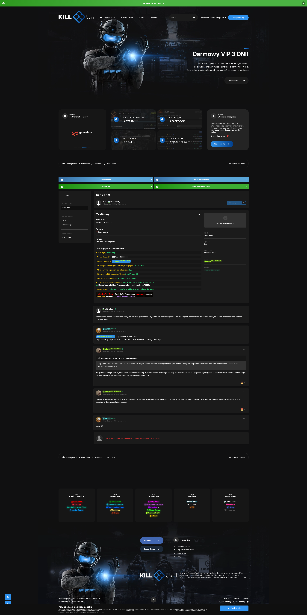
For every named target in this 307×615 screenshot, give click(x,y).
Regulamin (95, 609)
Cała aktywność (238, 164)
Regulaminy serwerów (185, 550)
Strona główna (108, 17)
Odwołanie (98, 164)
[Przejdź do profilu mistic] (98, 350)
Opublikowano (114, 311)
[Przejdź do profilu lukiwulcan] (98, 203)
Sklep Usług (127, 17)
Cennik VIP (105, 187)
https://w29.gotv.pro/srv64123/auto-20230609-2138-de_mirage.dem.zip (128, 339)
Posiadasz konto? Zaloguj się (213, 18)
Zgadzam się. (235, 608)
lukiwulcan (127, 358)
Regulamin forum (183, 546)
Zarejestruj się (238, 17)
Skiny (142, 17)
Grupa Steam (149, 549)
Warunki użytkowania (67, 609)
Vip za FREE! (106, 180)
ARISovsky (226, 602)
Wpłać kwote (222, 144)
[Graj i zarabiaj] (82, 133)
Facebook (148, 540)
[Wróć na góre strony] (8, 597)
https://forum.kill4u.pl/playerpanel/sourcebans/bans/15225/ (124, 285)
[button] (241, 48)
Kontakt (246, 598)
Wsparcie (221, 114)
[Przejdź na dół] (8, 603)
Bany (64, 220)
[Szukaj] (194, 17)
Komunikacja (67, 225)
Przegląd (65, 195)
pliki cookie (130, 609)
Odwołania (85, 164)
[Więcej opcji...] (198, 214)
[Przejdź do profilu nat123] (98, 330)
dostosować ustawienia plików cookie (190, 609)
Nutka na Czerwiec (201, 180)
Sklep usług (181, 553)
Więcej (155, 17)
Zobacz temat (236, 81)
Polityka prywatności (232, 598)
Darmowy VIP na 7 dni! (151, 3)
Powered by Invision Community (71, 602)
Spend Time (66, 237)
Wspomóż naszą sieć (227, 117)
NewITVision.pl (239, 602)
